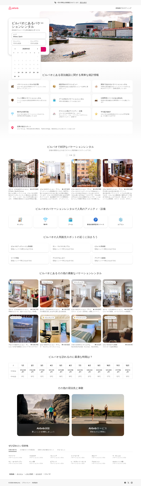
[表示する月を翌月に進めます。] (37, 48)
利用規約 (35, 483)
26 (26, 72)
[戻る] (67, 155)
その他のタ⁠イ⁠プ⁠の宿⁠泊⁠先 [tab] (27, 450)
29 (37, 72)
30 (15, 76)
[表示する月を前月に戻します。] (15, 48)
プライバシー (26, 483)
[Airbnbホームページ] (13, 8)
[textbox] (20, 43)
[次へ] (74, 155)
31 (18, 76)
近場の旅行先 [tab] (13, 450)
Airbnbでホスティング (123, 8)
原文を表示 (83, 2)
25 (22, 72)
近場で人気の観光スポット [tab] (46, 450)
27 (30, 72)
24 (18, 72)
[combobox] (28, 36)
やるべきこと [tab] (61, 450)
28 (34, 72)
